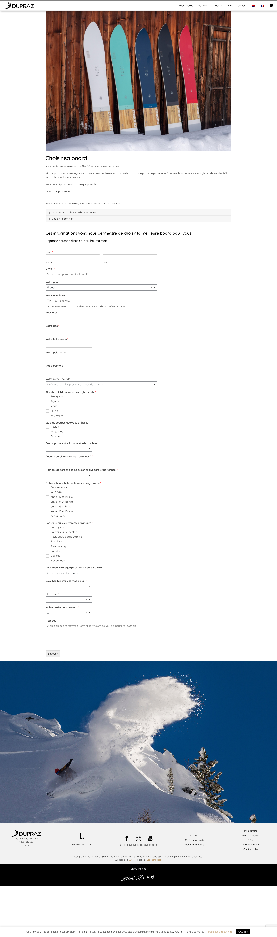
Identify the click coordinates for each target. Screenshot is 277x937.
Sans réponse (59, 487)
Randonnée (58, 560)
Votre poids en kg (57, 352)
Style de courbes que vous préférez (68, 422)
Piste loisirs (57, 541)
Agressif (55, 401)
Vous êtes (52, 312)
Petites (55, 426)
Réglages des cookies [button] (220, 931)
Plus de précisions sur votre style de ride (71, 392)
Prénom (49, 262)
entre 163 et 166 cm (62, 511)
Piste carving (58, 546)
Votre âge (52, 325)
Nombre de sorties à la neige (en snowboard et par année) (82, 469)
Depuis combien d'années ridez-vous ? (69, 456)
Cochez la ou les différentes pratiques (69, 523)
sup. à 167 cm (59, 515)
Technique (57, 415)
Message (51, 620)
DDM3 (131, 859)
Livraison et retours (251, 844)
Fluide (54, 410)
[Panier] (271, 5)
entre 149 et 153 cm (62, 496)
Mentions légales (251, 835)
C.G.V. (251, 840)
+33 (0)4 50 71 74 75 (82, 844)
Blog (230, 5)
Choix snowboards (194, 840)
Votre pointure (55, 365)
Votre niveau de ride (58, 379)
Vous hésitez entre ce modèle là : (66, 580)
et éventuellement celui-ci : (62, 607)
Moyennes (57, 431)
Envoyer (53, 653)
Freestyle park (59, 527)
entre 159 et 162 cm (62, 506)
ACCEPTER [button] (243, 931)
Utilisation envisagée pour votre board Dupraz (74, 567)
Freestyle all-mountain (64, 532)
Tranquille (57, 396)
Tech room (203, 5)
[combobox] (101, 287)
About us (219, 5)
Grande (55, 436)
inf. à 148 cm (58, 492)
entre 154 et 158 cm (62, 501)
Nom (49, 252)
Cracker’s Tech (154, 859)
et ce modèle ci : (56, 594)
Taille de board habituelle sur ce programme (73, 483)
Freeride (56, 551)
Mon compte (250, 830)
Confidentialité (250, 849)
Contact (242, 5)
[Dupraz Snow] (19, 7)
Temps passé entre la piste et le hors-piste (72, 443)
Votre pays (53, 282)
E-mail (50, 268)
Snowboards (186, 5)
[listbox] (101, 318)
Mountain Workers (194, 844)
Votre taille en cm (57, 339)
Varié (54, 406)
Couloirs (55, 555)
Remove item (151, 287)
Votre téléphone (55, 295)
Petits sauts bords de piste (66, 536)
